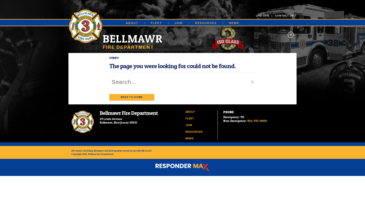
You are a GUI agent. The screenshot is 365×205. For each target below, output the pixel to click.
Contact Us (284, 15)
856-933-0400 (257, 121)
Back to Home (132, 97)
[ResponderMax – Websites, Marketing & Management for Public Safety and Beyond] (182, 167)
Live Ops (262, 15)
